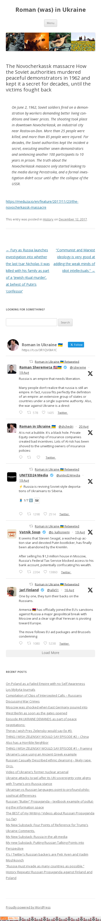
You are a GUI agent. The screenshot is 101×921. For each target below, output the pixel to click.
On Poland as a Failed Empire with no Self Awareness (45, 683)
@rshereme (78, 367)
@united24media (68, 475)
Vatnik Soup (29, 532)
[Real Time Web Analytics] (10, 918)
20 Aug (83, 426)
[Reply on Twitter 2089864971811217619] (22, 513)
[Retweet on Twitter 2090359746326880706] (30, 457)
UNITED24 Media (33, 475)
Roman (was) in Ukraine (50, 9)
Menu (50, 23)
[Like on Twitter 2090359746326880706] (39, 457)
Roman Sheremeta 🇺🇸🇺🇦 (40, 367)
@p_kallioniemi (59, 532)
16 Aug (69, 590)
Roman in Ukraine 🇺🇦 (37, 426)
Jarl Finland (29, 590)
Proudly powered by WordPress (28, 907)
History (48, 219)
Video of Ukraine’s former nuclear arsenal (37, 772)
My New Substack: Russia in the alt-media (36, 836)
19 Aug (24, 373)
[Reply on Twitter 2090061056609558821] (22, 412)
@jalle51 (53, 590)
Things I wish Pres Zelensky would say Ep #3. (39, 731)
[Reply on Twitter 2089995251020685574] (22, 571)
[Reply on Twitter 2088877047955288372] (22, 643)
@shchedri (66, 426)
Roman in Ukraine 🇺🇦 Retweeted (57, 361)
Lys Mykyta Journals (20, 689)
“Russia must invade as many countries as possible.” (45, 866)
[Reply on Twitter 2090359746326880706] (22, 457)
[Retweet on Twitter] (31, 361)
